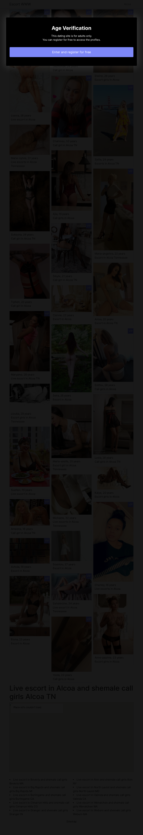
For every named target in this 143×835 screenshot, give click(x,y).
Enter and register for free (71, 52)
